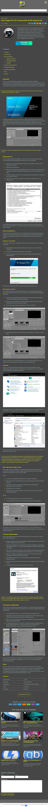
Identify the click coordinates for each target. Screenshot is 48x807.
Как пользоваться (8, 56)
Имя (2, 775)
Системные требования (9, 69)
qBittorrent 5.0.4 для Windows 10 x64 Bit (32, 761)
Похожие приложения (9, 67)
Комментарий (4, 779)
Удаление (9, 62)
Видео (6, 23)
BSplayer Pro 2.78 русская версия (10, 741)
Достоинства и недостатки (10, 65)
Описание (6, 52)
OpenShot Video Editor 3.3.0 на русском (9, 722)
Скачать (6, 73)
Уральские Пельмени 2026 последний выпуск (30, 741)
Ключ (5, 71)
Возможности (7, 54)
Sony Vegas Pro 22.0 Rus (24, 694)
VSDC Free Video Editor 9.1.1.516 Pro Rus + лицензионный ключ (33, 722)
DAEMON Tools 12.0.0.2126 (8, 760)
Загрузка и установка (11, 58)
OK (25, 805)
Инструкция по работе (11, 60)
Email (16, 775)
